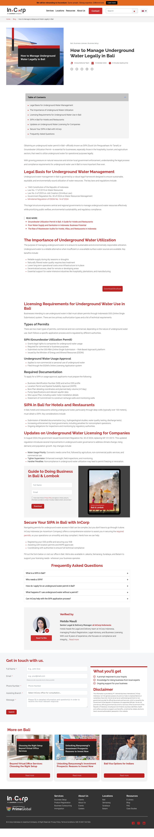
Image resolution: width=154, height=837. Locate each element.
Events (81, 805)
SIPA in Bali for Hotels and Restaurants (46, 119)
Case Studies (131, 809)
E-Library (129, 800)
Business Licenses (80, 43)
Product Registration (62, 803)
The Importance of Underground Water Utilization (51, 110)
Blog (14, 19)
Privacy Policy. (56, 822)
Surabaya (106, 805)
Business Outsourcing (63, 805)
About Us (82, 803)
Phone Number (13, 686)
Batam (105, 809)
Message (10, 700)
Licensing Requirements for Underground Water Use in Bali (55, 115)
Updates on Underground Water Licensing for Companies (54, 124)
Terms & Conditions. (68, 822)
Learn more (112, 3)
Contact (95, 10)
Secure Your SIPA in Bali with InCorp (45, 129)
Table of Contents (37, 97)
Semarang (106, 803)
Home (8, 19)
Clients (81, 800)
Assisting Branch (13, 693)
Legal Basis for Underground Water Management (51, 105)
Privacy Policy (48, 497)
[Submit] (135, 10)
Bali (71, 43)
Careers (81, 809)
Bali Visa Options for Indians (119, 763)
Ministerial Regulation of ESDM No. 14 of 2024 (48, 199)
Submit (11, 712)
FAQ (128, 805)
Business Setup (93, 43)
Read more (74, 639)
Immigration (59, 809)
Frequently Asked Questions (41, 134)
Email (8, 676)
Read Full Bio (41, 638)
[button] (144, 10)
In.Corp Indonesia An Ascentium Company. (22, 822)
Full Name (10, 669)
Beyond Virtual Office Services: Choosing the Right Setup (26, 765)
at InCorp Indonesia (101, 625)
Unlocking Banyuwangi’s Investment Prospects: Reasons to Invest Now (76, 765)
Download (38, 506)
